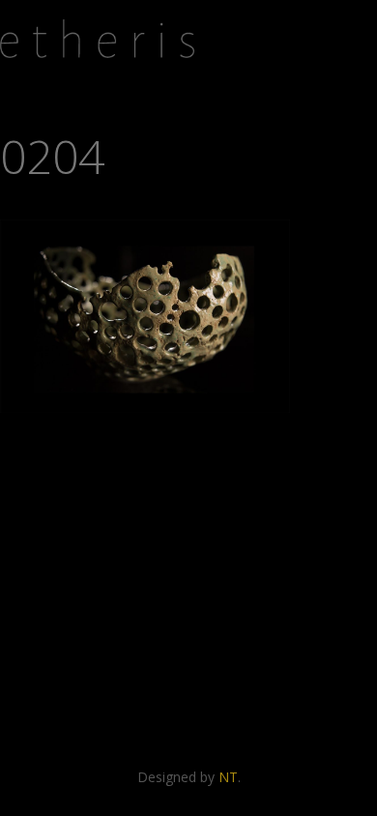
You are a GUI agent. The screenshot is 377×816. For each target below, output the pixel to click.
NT (228, 777)
